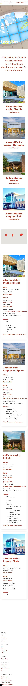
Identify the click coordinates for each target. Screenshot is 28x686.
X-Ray (2, 641)
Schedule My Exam (5, 668)
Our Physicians (4, 676)
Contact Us (4, 665)
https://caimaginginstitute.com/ (12, 525)
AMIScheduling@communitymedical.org (15, 311)
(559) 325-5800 (7, 477)
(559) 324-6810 (7, 580)
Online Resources (5, 678)
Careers (3, 670)
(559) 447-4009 (7, 306)
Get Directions (7, 294)
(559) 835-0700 (7, 390)
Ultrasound (4, 639)
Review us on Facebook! (7, 684)
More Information (14, 112)
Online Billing (4, 658)
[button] (21, 235)
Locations (3, 666)
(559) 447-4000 (19, 2)
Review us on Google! (6, 680)
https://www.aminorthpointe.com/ (13, 422)
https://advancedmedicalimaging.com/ (14, 334)
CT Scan (3, 637)
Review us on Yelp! (5, 682)
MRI (2, 635)
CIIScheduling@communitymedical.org (14, 486)
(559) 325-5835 (7, 482)
